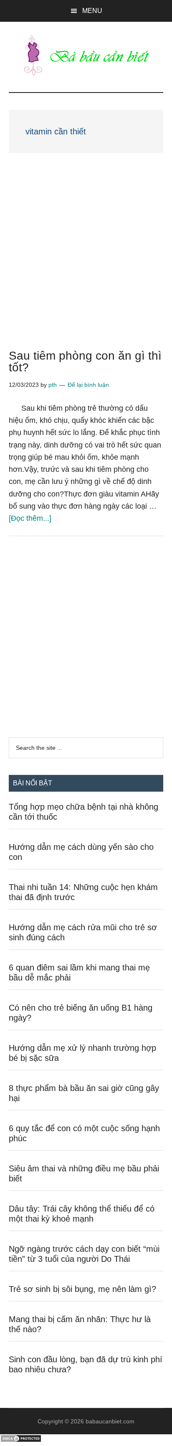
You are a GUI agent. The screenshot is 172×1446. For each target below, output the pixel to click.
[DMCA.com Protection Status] (21, 1440)
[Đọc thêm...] (30, 518)
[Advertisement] (86, 260)
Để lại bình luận (88, 384)
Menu (92, 10)
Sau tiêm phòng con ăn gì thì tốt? (85, 361)
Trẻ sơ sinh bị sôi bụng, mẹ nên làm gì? (82, 1289)
